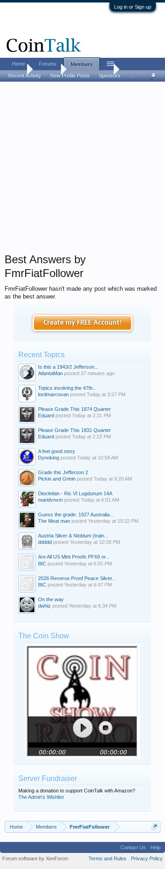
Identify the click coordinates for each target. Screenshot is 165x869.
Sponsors (110, 75)
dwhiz (44, 606)
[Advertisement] (82, 170)
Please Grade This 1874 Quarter (74, 409)
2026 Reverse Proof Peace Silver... (77, 578)
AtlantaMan (50, 373)
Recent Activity (24, 75)
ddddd (45, 542)
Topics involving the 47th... (67, 388)
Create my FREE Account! (83, 323)
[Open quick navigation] (155, 827)
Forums (47, 63)
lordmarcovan (53, 394)
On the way (51, 599)
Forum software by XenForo (35, 858)
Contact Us (133, 847)
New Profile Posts (70, 75)
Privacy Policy (147, 858)
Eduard (46, 415)
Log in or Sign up (132, 7)
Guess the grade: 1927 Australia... (76, 514)
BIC (42, 563)
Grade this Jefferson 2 (63, 472)
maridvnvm (50, 500)
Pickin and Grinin (57, 479)
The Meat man (54, 521)
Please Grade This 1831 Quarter (74, 430)
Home (18, 63)
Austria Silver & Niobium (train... (73, 535)
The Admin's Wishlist (41, 797)
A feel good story (56, 451)
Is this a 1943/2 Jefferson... (68, 367)
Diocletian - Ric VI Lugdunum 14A (75, 493)
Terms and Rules (107, 858)
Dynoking (48, 457)
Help (155, 847)
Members (82, 64)
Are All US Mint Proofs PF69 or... (74, 556)
